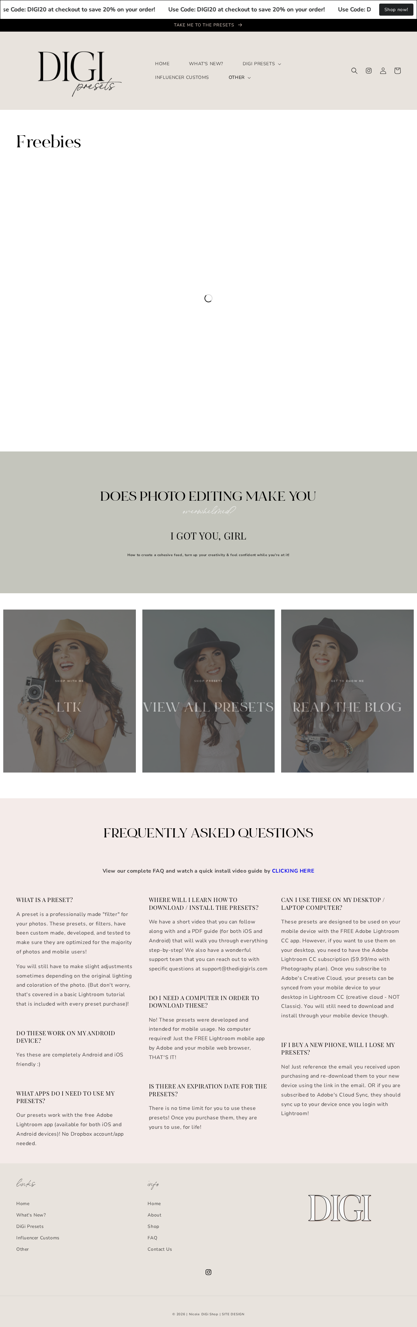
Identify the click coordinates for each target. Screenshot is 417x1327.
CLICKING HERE (293, 871)
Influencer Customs (38, 1238)
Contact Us (160, 1249)
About (154, 1215)
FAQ (152, 1238)
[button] (354, 71)
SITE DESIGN (233, 1314)
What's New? (31, 1215)
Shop (153, 1226)
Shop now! (396, 10)
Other (22, 1249)
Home (22, 1204)
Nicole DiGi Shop (203, 1314)
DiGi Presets (30, 1226)
